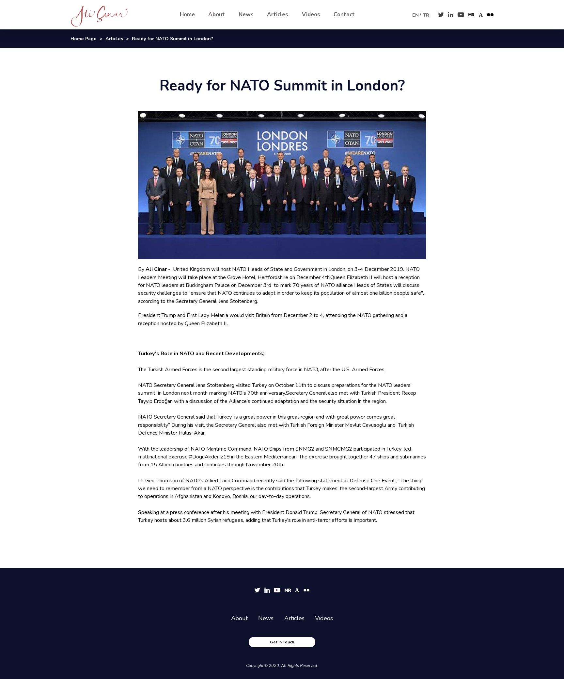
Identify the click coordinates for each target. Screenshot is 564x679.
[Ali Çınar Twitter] (441, 14)
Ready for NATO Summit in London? (172, 38)
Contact (344, 14)
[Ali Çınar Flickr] (490, 15)
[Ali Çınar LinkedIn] (450, 14)
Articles (277, 14)
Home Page (83, 38)
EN (415, 15)
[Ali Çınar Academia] (481, 15)
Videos (311, 14)
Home (187, 14)
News (246, 14)
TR (426, 15)
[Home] (107, 14)
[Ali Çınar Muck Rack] (471, 15)
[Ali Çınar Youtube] (461, 14)
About (216, 14)
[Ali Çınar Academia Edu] (297, 590)
